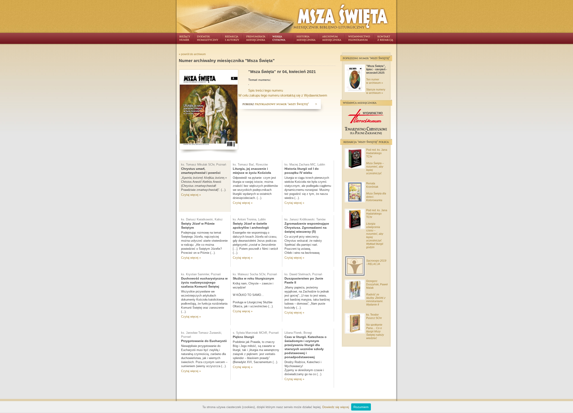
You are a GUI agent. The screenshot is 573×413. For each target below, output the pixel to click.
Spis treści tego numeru (265, 90)
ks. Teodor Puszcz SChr (374, 316)
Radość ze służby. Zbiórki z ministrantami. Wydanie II (375, 299)
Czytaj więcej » (191, 194)
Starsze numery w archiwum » (375, 91)
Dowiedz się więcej (335, 407)
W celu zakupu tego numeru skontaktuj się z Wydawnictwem (282, 95)
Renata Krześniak (372, 185)
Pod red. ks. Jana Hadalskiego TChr (376, 153)
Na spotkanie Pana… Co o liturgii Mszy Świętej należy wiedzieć (375, 331)
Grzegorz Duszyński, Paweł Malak (377, 284)
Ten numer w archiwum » (374, 81)
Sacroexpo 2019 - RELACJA (376, 262)
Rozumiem (361, 407)
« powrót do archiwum (192, 54)
